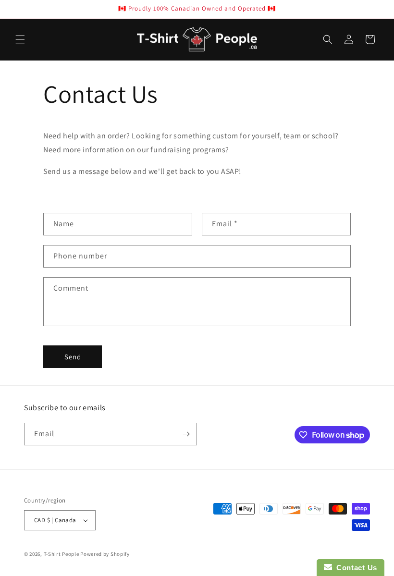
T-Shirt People (61, 554)
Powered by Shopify (105, 554)
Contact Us (354, 568)
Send (72, 356)
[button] (20, 39)
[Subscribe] (186, 434)
